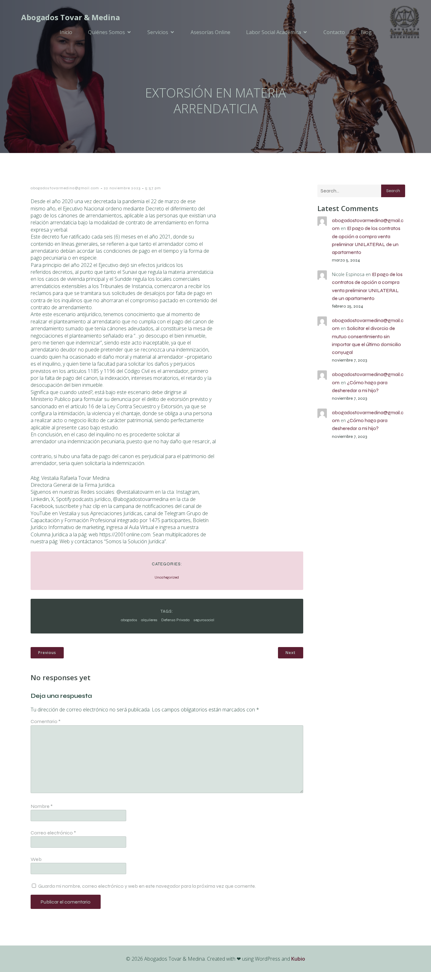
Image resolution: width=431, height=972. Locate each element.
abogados (129, 620)
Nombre (42, 806)
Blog (366, 32)
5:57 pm (153, 188)
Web (36, 859)
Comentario (46, 721)
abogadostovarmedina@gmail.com (65, 188)
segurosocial (203, 620)
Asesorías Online (210, 32)
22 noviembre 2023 (122, 188)
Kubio (298, 958)
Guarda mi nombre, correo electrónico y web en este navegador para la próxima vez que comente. (147, 886)
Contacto (334, 32)
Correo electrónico (53, 833)
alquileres (149, 620)
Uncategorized (167, 577)
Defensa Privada (175, 620)
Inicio (66, 32)
